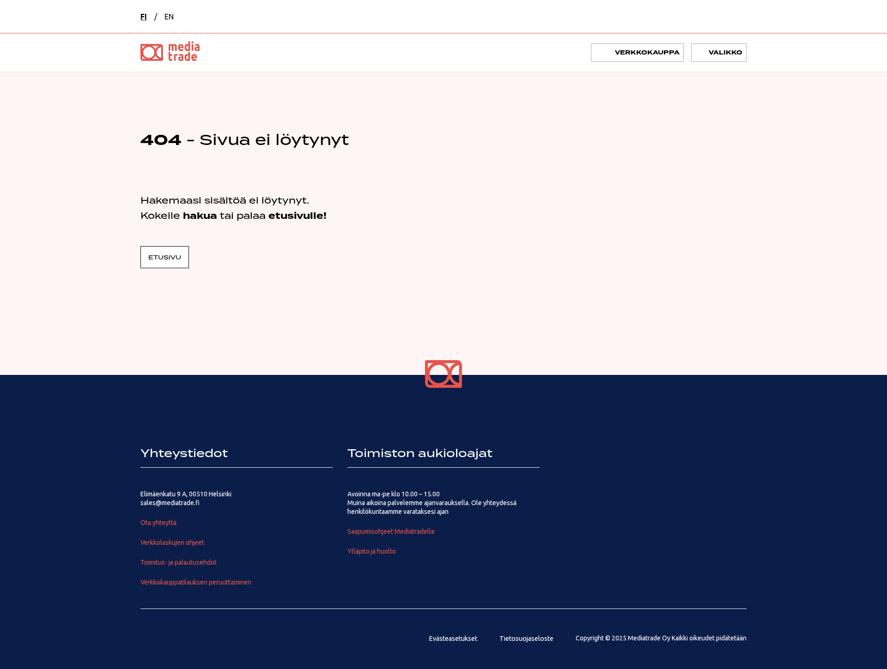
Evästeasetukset (453, 638)
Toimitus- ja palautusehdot (178, 562)
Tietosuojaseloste (526, 638)
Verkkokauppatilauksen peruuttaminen (195, 582)
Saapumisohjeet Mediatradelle (391, 531)
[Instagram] (147, 638)
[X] (208, 638)
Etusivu (164, 257)
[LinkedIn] (178, 638)
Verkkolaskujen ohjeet (172, 542)
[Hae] (690, 16)
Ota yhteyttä (158, 522)
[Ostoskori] (714, 16)
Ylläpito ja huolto (371, 551)
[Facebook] (239, 638)
